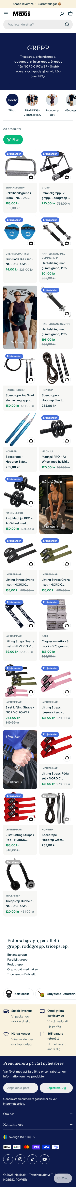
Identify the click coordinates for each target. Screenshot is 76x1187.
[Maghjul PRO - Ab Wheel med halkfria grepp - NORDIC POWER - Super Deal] (56, 430)
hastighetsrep (15, 390)
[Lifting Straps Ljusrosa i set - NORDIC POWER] (56, 681)
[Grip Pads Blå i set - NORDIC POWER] (20, 232)
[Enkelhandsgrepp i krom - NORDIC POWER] (20, 166)
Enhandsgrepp (15, 187)
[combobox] (38, 24)
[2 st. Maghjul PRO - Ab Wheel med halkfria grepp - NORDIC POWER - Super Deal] (20, 492)
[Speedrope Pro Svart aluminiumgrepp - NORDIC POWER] (20, 369)
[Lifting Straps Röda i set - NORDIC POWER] (56, 747)
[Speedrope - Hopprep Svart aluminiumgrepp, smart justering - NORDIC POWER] (56, 369)
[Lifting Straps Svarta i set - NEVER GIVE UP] (20, 615)
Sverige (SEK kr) (20, 1137)
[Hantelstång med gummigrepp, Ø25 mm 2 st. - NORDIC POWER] (56, 232)
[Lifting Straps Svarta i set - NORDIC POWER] (20, 553)
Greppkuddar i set (17, 253)
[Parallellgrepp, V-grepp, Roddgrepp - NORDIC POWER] (56, 166)
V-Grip (46, 187)
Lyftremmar (14, 574)
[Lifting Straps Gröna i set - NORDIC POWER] (56, 553)
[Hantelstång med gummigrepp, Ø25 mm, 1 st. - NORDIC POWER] (56, 302)
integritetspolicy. (14, 1103)
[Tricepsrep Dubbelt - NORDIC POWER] (20, 874)
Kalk (45, 636)
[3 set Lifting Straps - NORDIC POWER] (20, 681)
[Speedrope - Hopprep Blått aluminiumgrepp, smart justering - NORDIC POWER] (20, 430)
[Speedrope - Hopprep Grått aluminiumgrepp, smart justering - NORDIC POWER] (56, 808)
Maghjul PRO (14, 513)
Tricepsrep (13, 895)
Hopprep (47, 390)
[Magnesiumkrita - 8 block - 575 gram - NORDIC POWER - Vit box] (56, 615)
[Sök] (67, 24)
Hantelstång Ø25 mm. (56, 324)
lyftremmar (14, 636)
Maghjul (48, 451)
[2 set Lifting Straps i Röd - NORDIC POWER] (20, 808)
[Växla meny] (5, 13)
